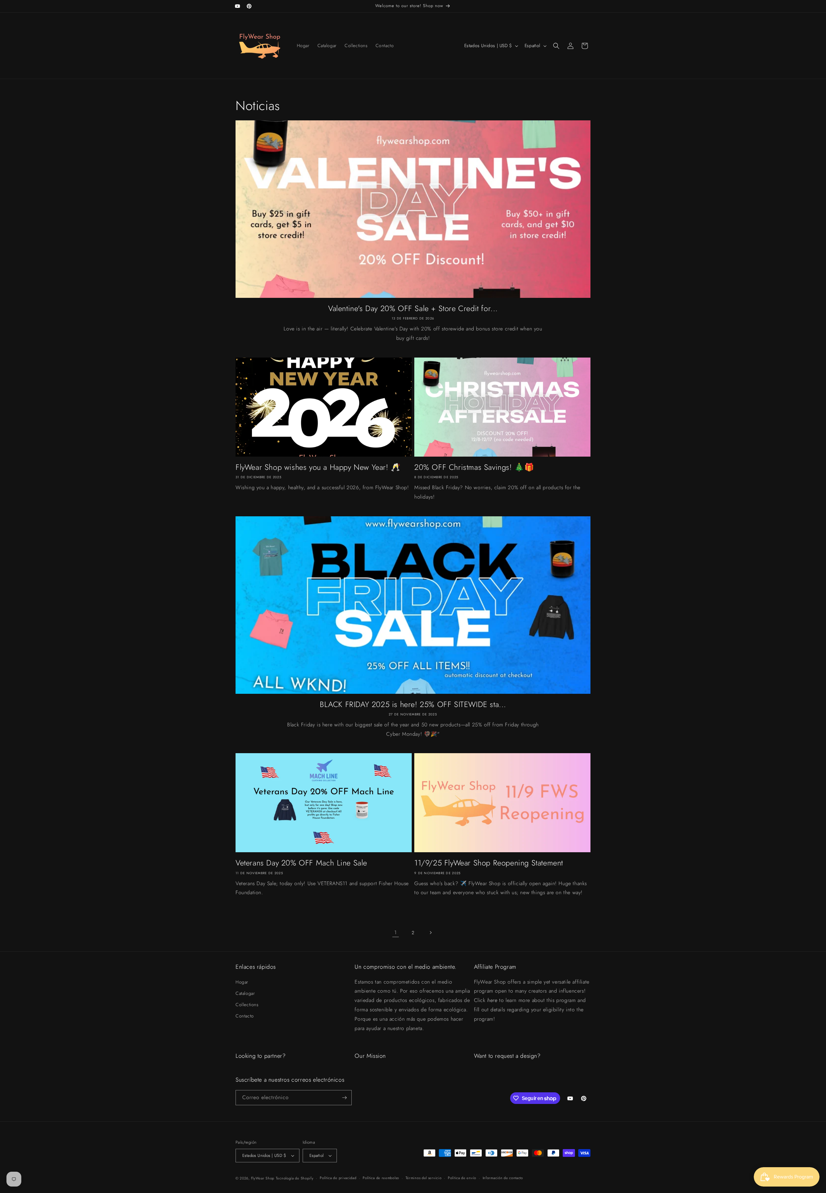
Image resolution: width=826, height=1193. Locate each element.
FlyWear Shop (262, 1178)
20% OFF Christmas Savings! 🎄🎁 (474, 467)
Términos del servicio (424, 1177)
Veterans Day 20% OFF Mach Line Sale (301, 863)
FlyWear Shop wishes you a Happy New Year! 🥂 (318, 467)
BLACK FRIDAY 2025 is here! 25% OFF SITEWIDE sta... (413, 704)
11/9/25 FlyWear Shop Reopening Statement (488, 863)
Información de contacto (503, 1177)
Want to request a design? (507, 1056)
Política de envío (462, 1177)
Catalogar (245, 993)
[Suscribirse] (344, 1097)
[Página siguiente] (430, 932)
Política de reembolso (381, 1177)
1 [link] (395, 932)
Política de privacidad (338, 1177)
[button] (556, 46)
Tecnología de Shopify (295, 1178)
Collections (247, 1004)
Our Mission (370, 1056)
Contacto (245, 1016)
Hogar (242, 982)
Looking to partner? (261, 1056)
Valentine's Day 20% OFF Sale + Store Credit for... (413, 308)
